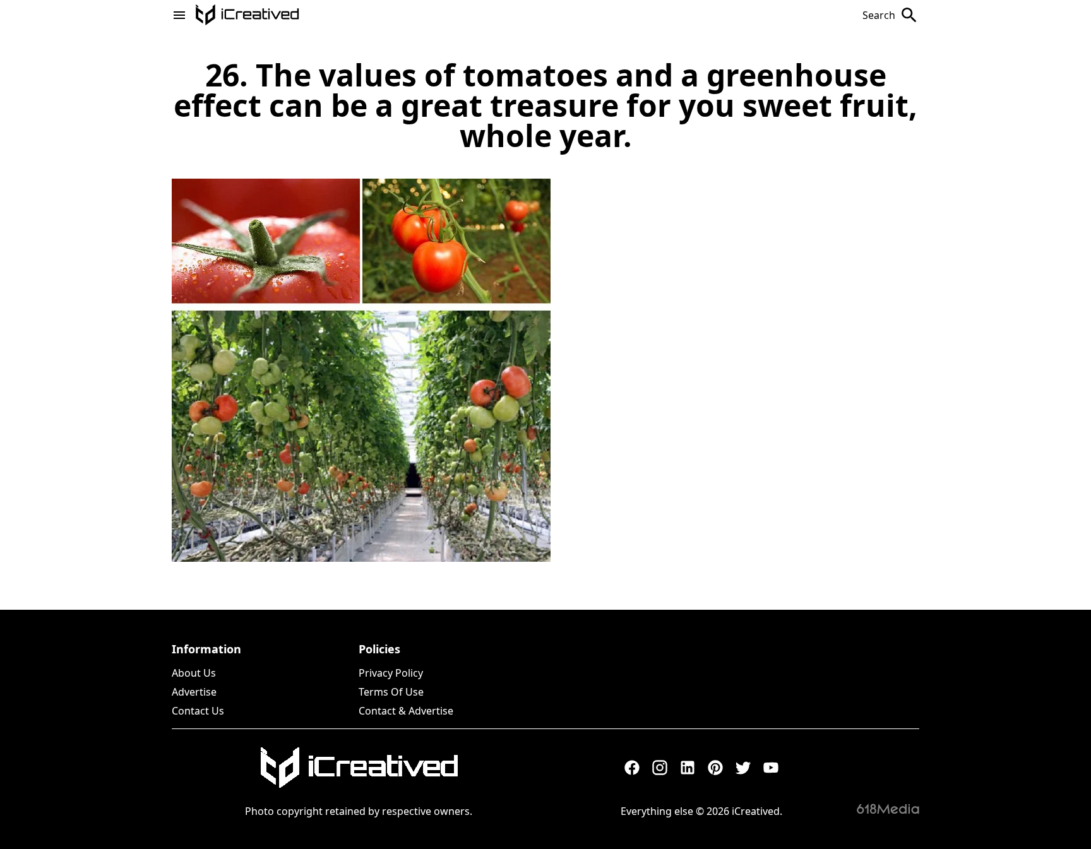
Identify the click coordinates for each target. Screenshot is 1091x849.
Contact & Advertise (406, 711)
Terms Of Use (391, 692)
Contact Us (198, 711)
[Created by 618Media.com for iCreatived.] (888, 809)
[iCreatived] (358, 767)
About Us (194, 673)
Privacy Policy (391, 673)
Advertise (194, 692)
